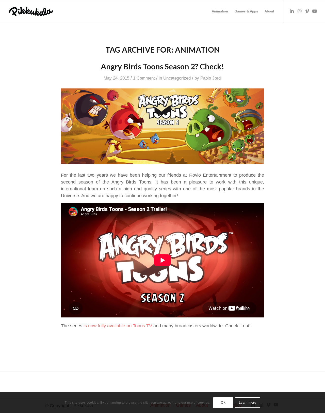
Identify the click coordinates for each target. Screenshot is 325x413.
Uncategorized (177, 78)
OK (223, 402)
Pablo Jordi (211, 78)
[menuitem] (219, 11)
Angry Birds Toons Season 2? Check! (162, 66)
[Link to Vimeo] (307, 11)
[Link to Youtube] (314, 11)
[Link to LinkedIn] (292, 11)
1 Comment (144, 78)
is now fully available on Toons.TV (117, 325)
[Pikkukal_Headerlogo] (31, 11)
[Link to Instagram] (299, 11)
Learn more (247, 402)
